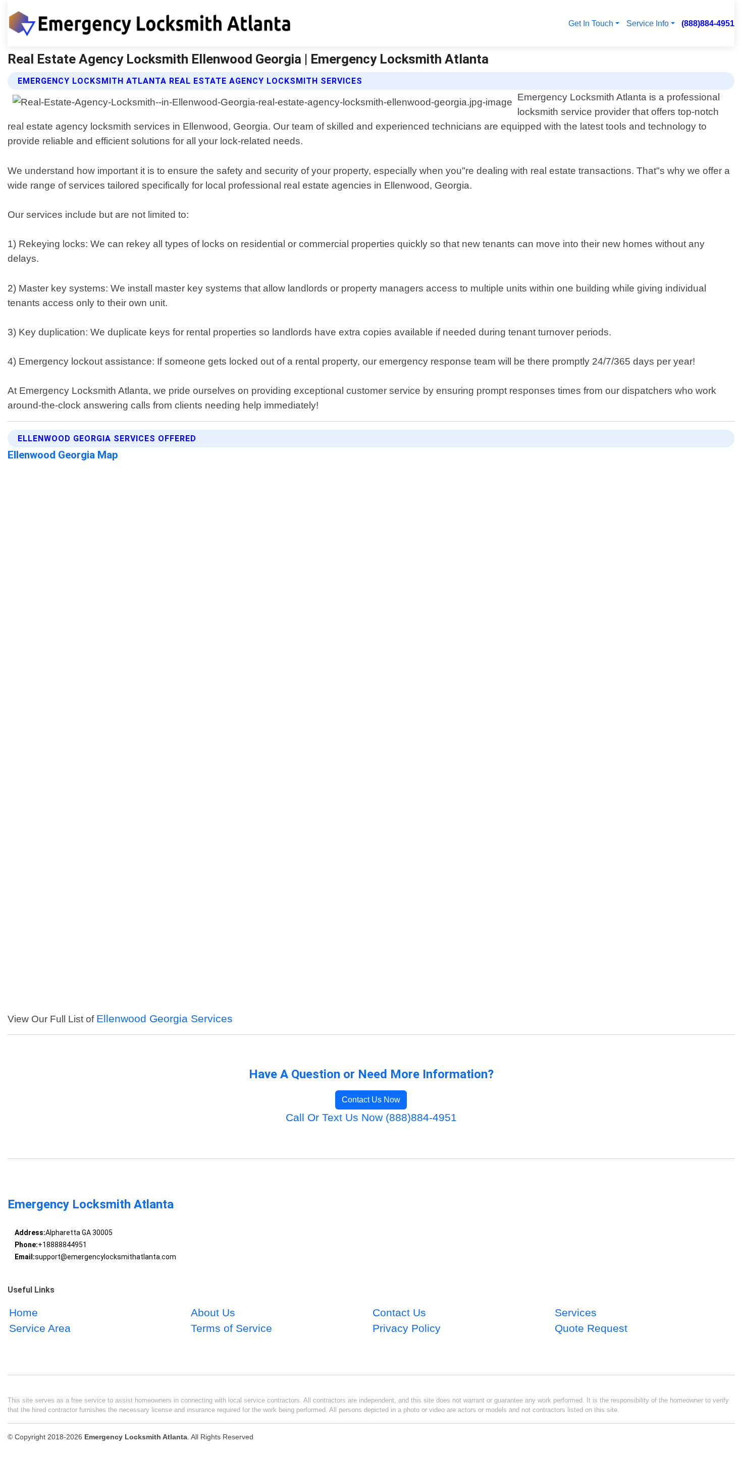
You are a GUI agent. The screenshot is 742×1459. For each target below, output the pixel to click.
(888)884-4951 (707, 23)
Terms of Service (231, 1328)
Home (23, 1312)
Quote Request (591, 1328)
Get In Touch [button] (590, 23)
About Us (213, 1312)
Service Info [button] (647, 23)
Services (576, 1312)
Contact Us (399, 1312)
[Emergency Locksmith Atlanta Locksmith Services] (154, 23)
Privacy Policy (407, 1328)
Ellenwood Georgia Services (164, 1018)
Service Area (40, 1328)
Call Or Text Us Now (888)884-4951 (371, 1117)
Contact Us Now (371, 1099)
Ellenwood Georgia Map (63, 455)
